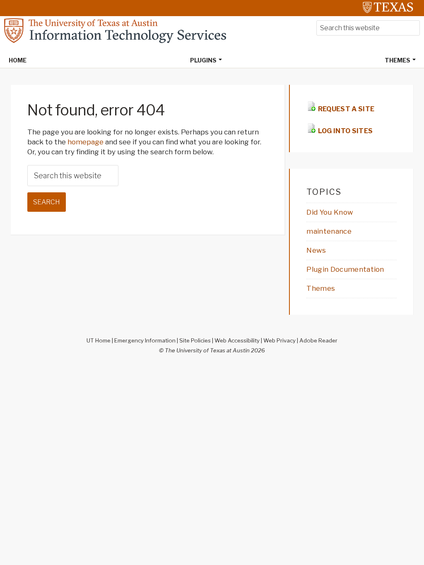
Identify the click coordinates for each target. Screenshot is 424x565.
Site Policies (195, 340)
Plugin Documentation (345, 269)
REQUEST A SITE (345, 109)
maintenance (329, 231)
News (316, 250)
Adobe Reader (318, 340)
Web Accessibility (237, 340)
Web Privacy (279, 340)
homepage (85, 142)
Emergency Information (145, 340)
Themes (320, 288)
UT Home (99, 340)
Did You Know (329, 212)
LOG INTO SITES (344, 131)
